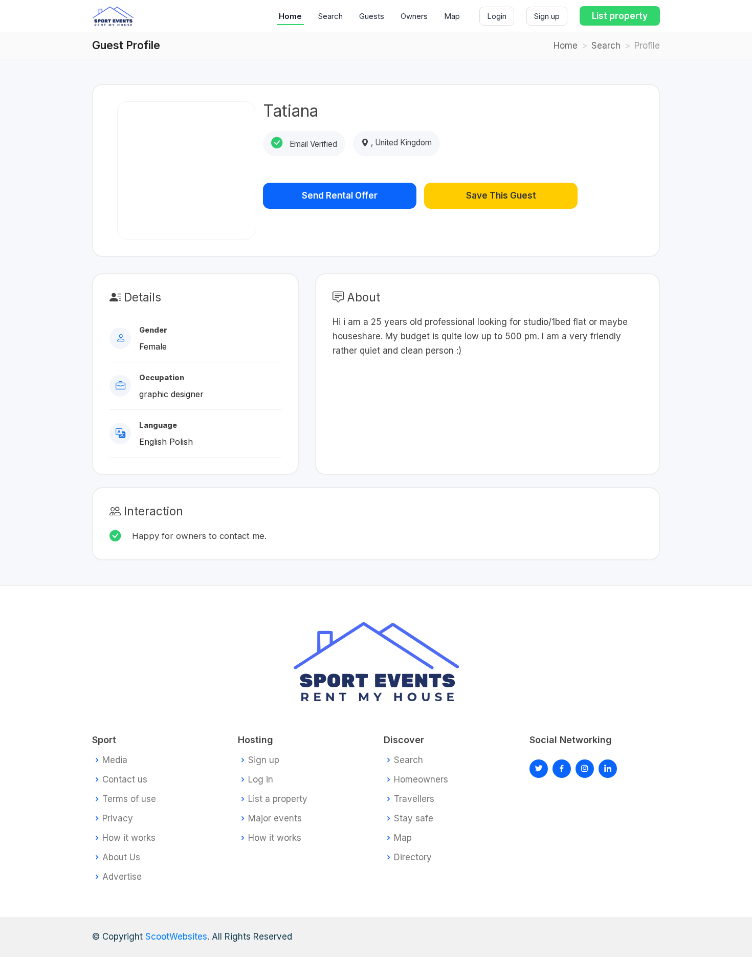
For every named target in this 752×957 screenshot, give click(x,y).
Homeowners (421, 779)
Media (114, 760)
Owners (414, 16)
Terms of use (129, 799)
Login (496, 16)
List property (620, 16)
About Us (121, 857)
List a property (277, 799)
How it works (129, 838)
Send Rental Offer (340, 195)
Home (290, 16)
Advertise (122, 877)
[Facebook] (561, 768)
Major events (275, 818)
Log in (260, 779)
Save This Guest (501, 195)
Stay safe (413, 818)
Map (452, 16)
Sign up (547, 16)
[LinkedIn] (585, 768)
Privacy (117, 818)
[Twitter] (538, 768)
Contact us (124, 779)
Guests (371, 16)
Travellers (414, 799)
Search (330, 16)
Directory (413, 857)
